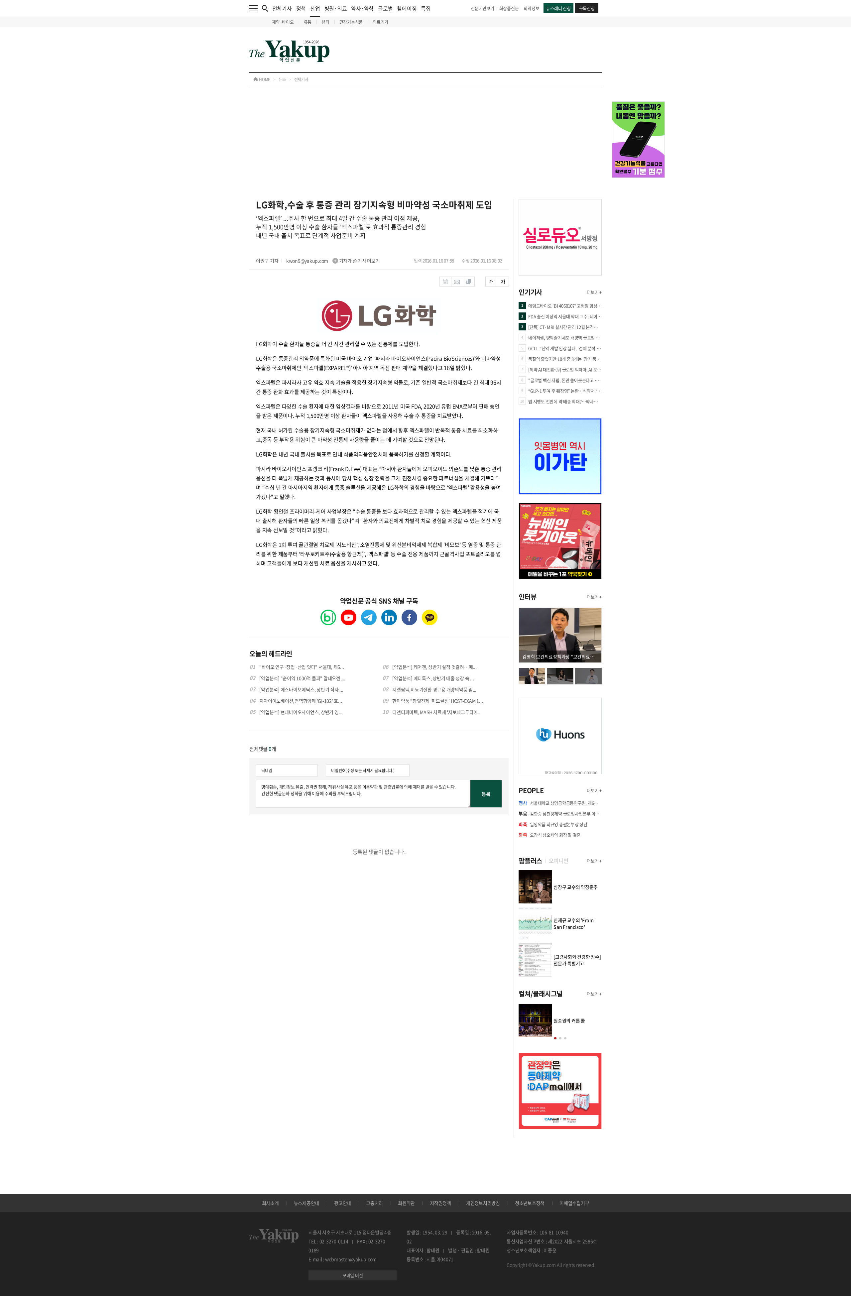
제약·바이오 (283, 22)
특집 (426, 8)
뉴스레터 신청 (558, 8)
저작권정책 (440, 1203)
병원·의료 (335, 8)
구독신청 (587, 8)
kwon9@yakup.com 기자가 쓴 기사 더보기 (333, 260)
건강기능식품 (351, 22)
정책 (301, 8)
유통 (308, 22)
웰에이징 (407, 8)
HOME (264, 79)
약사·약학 (362, 8)
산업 (315, 8)
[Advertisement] (425, 149)
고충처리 (374, 1203)
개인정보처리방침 (483, 1203)
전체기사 (282, 8)
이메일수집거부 (574, 1203)
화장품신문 (509, 8)
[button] (555, 1038)
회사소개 (270, 1203)
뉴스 (282, 79)
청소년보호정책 (530, 1203)
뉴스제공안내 (306, 1203)
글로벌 (385, 8)
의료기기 (380, 22)
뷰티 (325, 22)
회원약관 (406, 1203)
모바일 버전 (352, 1275)
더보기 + (594, 292)
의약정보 (531, 8)
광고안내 (342, 1203)
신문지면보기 (482, 8)
